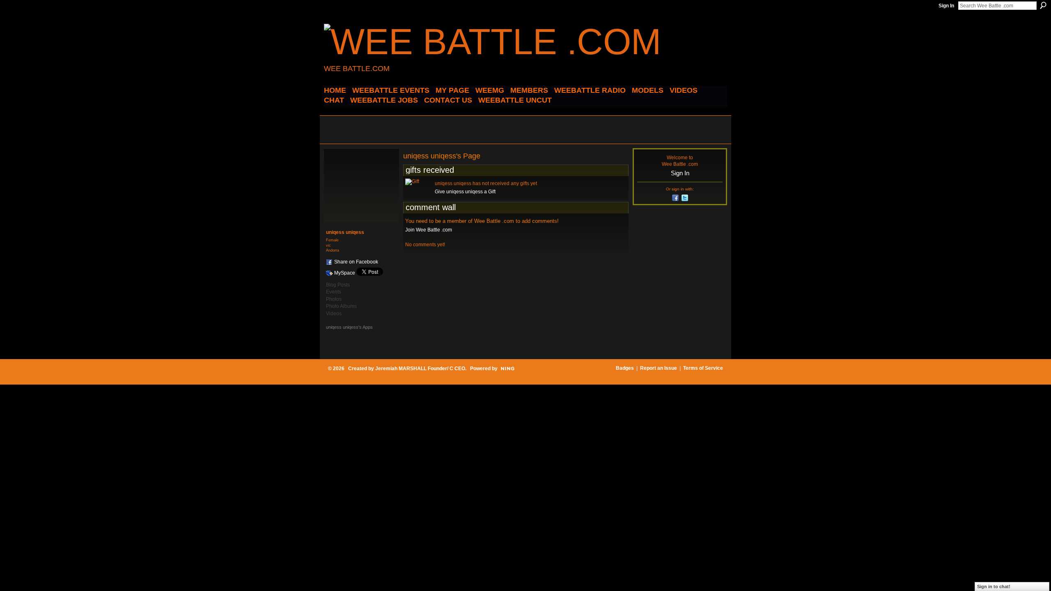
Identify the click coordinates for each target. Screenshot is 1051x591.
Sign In (946, 6)
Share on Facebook (356, 262)
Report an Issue (658, 368)
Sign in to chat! (993, 586)
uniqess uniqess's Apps (349, 327)
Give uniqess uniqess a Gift (465, 192)
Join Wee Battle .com (428, 230)
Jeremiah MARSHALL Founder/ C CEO (420, 368)
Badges (625, 368)
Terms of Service (703, 368)
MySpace (344, 273)
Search (1043, 5)
